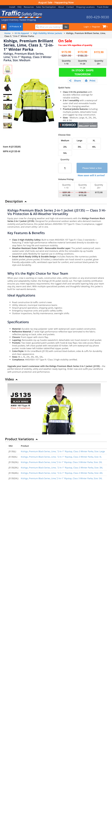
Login (86, 26)
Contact (70, 7)
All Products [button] (14, 26)
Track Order (103, 7)
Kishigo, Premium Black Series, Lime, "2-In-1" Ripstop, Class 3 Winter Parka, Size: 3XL (62, 467)
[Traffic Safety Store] (21, 14)
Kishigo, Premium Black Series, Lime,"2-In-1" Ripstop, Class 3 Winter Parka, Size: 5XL (61, 478)
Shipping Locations (85, 7)
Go (66, 26)
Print (92, 80)
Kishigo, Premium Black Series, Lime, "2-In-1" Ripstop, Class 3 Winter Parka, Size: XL (61, 456)
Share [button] (77, 80)
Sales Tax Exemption (46, 7)
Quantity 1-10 (66, 62)
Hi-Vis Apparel (22, 33)
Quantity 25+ (98, 62)
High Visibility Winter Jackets (47, 33)
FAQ (19, 7)
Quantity (64, 159)
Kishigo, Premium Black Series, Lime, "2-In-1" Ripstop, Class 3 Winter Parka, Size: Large (63, 451)
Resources (29, 7)
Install (12, 7)
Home (7, 33)
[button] (53, 105)
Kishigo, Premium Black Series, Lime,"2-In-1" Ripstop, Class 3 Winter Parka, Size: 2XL (61, 462)
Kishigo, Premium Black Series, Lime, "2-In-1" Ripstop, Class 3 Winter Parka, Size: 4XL (62, 473)
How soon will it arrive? (91, 175)
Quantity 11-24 (82, 62)
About (61, 7)
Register (96, 26)
